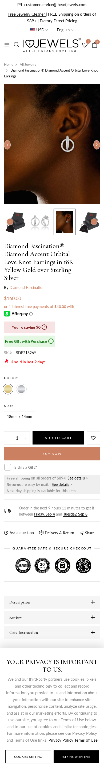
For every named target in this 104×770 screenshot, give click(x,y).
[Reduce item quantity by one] (8, 438)
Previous (10, 221)
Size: (8, 406)
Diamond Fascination (27, 287)
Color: (11, 378)
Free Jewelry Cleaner (27, 14)
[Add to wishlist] (93, 438)
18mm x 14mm (19, 416)
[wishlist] (84, 45)
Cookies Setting (28, 757)
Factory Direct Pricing (58, 20)
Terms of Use (86, 740)
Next (94, 221)
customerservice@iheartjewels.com (55, 4)
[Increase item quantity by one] (26, 438)
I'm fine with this (76, 757)
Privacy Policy (61, 740)
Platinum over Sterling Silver (21, 389)
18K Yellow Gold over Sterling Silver (8, 389)
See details (76, 478)
